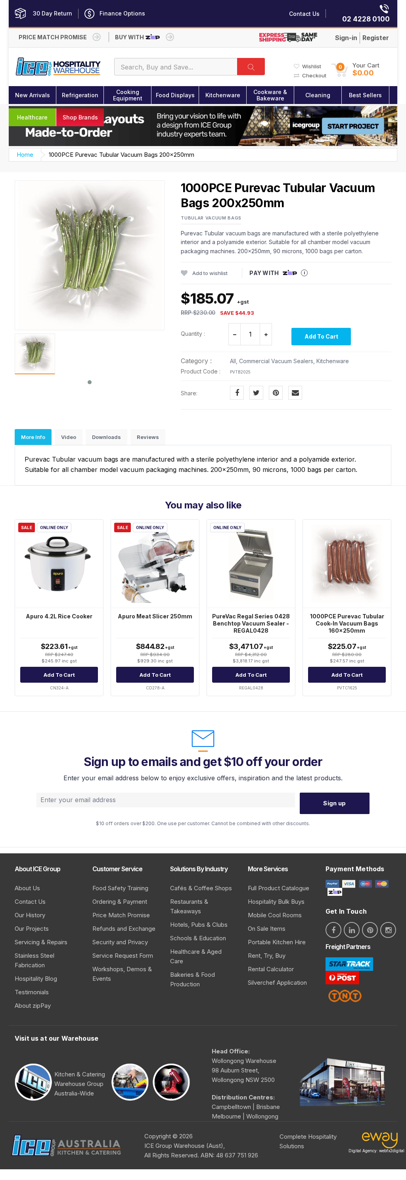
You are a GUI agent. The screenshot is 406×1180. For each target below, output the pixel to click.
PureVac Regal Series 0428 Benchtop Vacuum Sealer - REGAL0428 (251, 623)
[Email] (295, 393)
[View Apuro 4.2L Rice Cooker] (59, 564)
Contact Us (30, 901)
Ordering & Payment (119, 901)
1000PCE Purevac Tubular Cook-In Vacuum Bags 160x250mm (347, 623)
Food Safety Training (120, 888)
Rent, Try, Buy (266, 955)
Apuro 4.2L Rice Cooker (59, 616)
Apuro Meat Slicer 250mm (155, 616)
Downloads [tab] (106, 437)
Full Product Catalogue (278, 888)
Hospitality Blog (36, 978)
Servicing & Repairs (41, 942)
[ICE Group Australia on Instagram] (388, 930)
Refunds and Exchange (123, 928)
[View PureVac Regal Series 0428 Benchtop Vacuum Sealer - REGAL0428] (251, 564)
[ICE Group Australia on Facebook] (333, 930)
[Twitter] (256, 393)
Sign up (334, 803)
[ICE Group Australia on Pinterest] (370, 930)
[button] (355, 69)
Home (25, 154)
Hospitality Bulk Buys (276, 901)
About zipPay (33, 1005)
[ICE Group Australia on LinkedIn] (352, 930)
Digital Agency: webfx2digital (376, 1150)
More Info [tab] (33, 437)
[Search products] (251, 66)
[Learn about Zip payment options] (334, 891)
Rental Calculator (271, 969)
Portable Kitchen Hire (277, 942)
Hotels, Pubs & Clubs (199, 924)
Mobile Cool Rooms (275, 915)
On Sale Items (266, 928)
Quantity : (193, 333)
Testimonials (32, 992)
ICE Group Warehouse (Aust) (183, 1145)
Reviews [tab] (148, 437)
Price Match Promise (121, 915)
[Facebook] (237, 393)
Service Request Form (122, 955)
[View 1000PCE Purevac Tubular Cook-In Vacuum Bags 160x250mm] (347, 564)
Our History (30, 915)
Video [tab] (68, 437)
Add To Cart (321, 336)
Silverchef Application (277, 982)
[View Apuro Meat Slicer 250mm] (155, 564)
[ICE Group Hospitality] (58, 67)
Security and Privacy (120, 942)
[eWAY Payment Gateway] (380, 1142)
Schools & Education (198, 938)
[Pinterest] (276, 393)
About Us (27, 888)
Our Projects (32, 928)
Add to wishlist (210, 273)
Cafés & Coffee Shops (201, 888)
